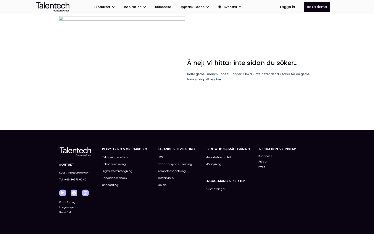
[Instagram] (85, 193)
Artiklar (262, 161)
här (218, 79)
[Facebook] (74, 193)
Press (261, 167)
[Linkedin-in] (62, 193)
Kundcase (265, 156)
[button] (105, 7)
